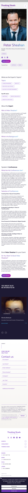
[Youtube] (19, 437)
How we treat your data (6, 475)
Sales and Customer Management (9, 89)
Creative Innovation (15, 96)
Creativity (17, 83)
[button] (2, 333)
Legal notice (4, 473)
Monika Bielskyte (6, 318)
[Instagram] (11, 437)
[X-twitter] (8, 437)
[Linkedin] (17, 437)
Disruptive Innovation (7, 99)
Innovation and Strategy (8, 86)
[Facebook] (14, 437)
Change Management (6, 83)
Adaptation (4, 96)
